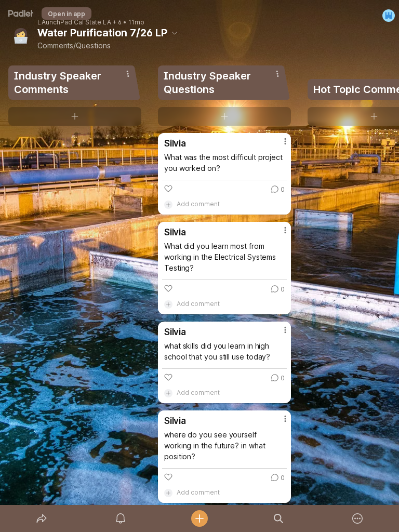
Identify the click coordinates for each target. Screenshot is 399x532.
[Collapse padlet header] (174, 33)
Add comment (198, 204)
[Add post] (199, 518)
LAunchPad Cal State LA (74, 22)
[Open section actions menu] (128, 74)
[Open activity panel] (120, 518)
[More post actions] (278, 145)
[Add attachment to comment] (168, 204)
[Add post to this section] (74, 116)
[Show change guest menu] (388, 15)
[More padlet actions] (357, 518)
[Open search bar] (278, 518)
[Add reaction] (168, 188)
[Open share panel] (41, 518)
